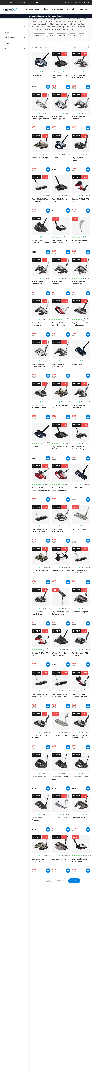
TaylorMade (61, 35)
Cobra (51, 35)
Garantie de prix (35, 2)
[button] (13, 26)
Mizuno (72, 35)
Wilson (81, 35)
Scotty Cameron (39, 35)
